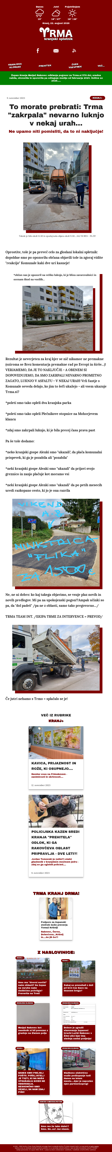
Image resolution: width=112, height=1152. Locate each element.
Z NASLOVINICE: (56, 952)
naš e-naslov (95, 1146)
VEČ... (101, 66)
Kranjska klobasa (15, 66)
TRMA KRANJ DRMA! (56, 893)
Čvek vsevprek (75, 66)
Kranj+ (97, 98)
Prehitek (45, 65)
